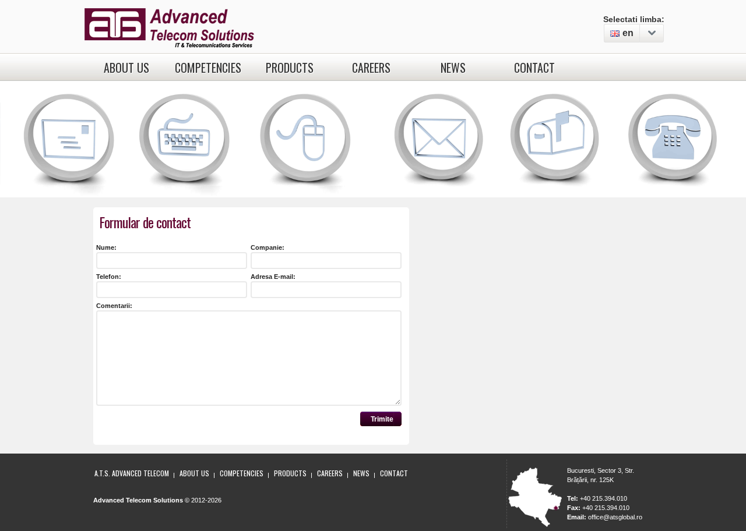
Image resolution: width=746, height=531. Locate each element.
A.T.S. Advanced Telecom (131, 473)
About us (126, 67)
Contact (534, 67)
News (453, 67)
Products (290, 67)
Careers (371, 67)
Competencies (208, 67)
